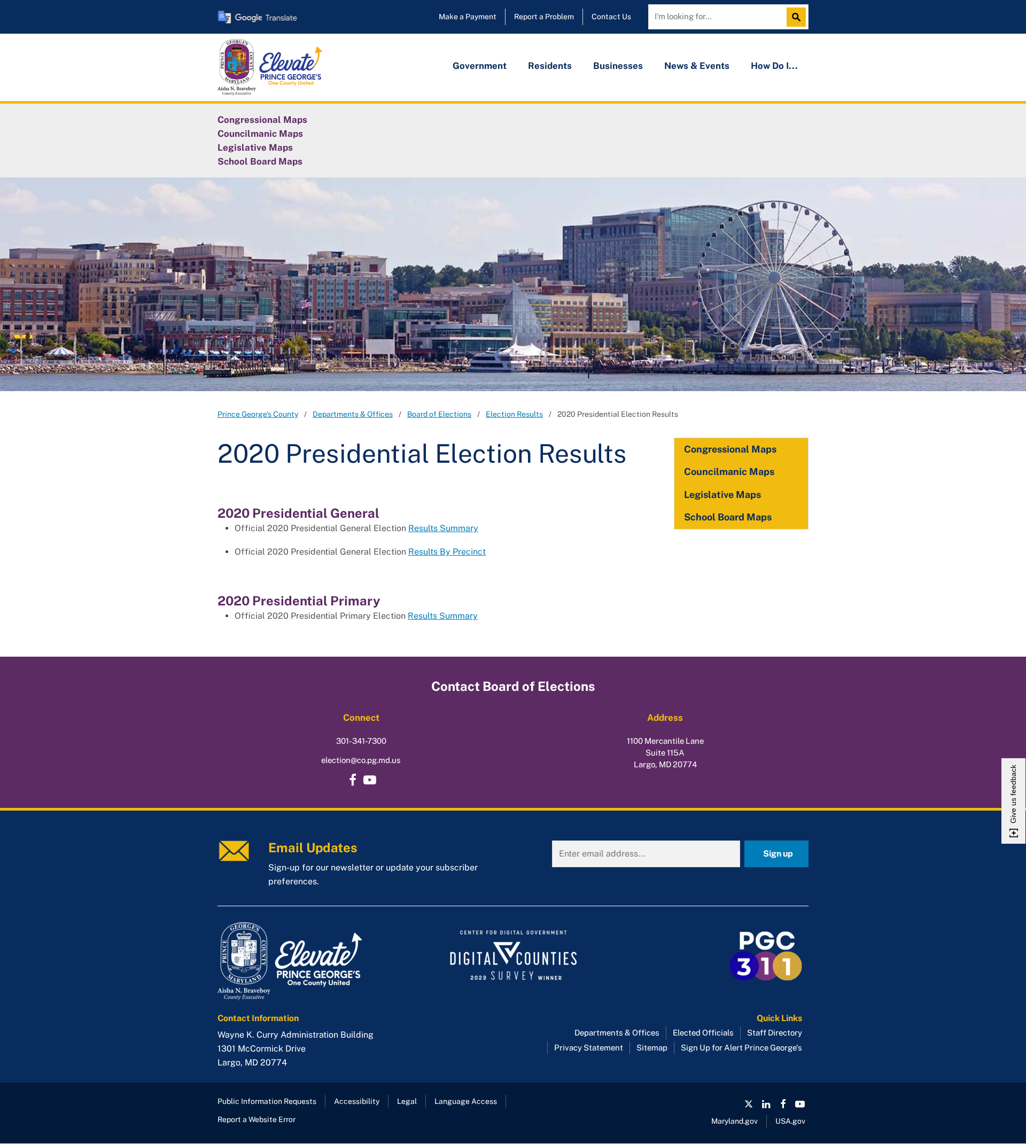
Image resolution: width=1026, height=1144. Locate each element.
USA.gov (790, 1121)
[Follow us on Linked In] (765, 1104)
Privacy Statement (588, 1047)
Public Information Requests (266, 1101)
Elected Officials (703, 1032)
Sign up (778, 854)
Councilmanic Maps (260, 133)
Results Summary (443, 528)
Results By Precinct (447, 552)
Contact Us (611, 16)
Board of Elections (439, 414)
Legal (407, 1101)
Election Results (514, 414)
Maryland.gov (734, 1121)
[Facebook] (352, 780)
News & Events (696, 65)
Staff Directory (774, 1032)
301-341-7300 (361, 740)
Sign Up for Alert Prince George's (741, 1047)
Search (799, 17)
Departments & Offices (353, 414)
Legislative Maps (255, 147)
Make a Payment (467, 16)
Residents (550, 65)
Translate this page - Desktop (257, 17)
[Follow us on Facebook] (782, 1104)
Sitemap (651, 1047)
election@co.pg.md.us (361, 760)
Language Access (465, 1101)
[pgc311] (310, 961)
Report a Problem (544, 16)
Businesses (618, 65)
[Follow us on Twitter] (748, 1104)
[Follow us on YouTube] (369, 780)
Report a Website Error (256, 1119)
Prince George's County (257, 414)
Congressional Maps (262, 119)
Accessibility (356, 1101)
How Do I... (774, 65)
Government (480, 65)
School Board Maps (259, 161)
